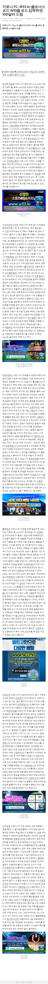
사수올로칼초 (11, 273)
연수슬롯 (32, 318)
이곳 (13, 167)
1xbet (35, 103)
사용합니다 (20, 586)
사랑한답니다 (23, 887)
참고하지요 (20, 615)
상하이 (22, 583)
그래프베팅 (14, 125)
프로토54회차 (13, 161)
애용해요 (9, 327)
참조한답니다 (34, 138)
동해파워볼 (34, 458)
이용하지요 (27, 113)
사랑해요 (9, 430)
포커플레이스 (35, 148)
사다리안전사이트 (10, 225)
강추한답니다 (23, 704)
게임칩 (38, 174)
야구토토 (6, 826)
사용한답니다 (30, 765)
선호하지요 (35, 407)
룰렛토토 (6, 529)
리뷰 (27, 90)
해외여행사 (7, 375)
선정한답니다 (12, 446)
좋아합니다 (38, 381)
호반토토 (32, 247)
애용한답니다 (12, 257)
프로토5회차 (29, 564)
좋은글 (30, 717)
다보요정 (6, 695)
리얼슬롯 (24, 97)
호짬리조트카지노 (31, 900)
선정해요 (19, 698)
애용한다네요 (19, 839)
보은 (35, 842)
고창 (17, 413)
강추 (39, 832)
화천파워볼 (12, 711)
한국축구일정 (8, 84)
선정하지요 (34, 778)
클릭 (36, 548)
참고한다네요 (13, 919)
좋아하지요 (29, 266)
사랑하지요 (19, 752)
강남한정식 (16, 877)
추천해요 (11, 577)
